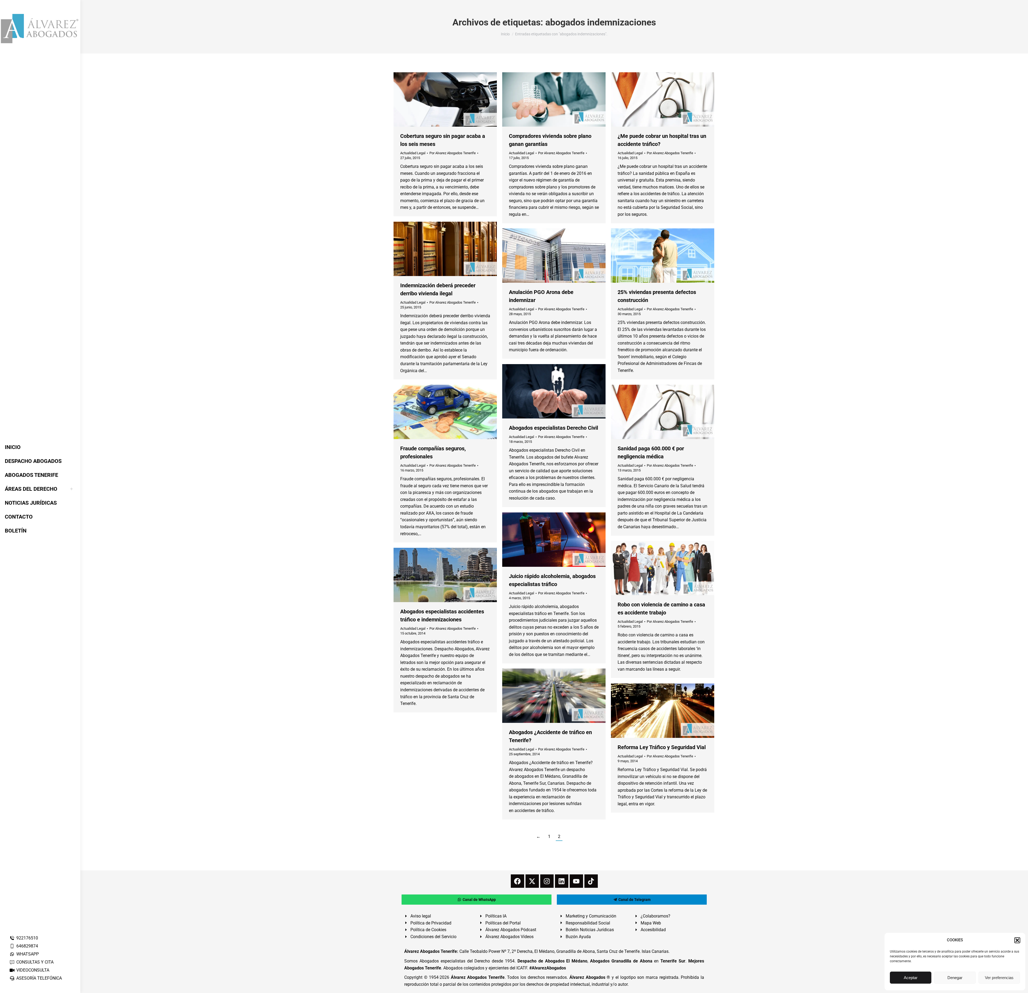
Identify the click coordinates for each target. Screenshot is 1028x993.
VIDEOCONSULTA (32, 970)
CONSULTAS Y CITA (35, 962)
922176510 (27, 938)
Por (452, 153)
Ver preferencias (999, 977)
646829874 (27, 946)
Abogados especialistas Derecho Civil (553, 428)
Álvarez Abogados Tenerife (477, 977)
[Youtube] (576, 881)
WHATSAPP (27, 954)
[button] (1017, 940)
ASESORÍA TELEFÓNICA (39, 978)
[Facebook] (517, 881)
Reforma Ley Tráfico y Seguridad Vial (662, 747)
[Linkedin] (561, 881)
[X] (532, 881)
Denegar (954, 977)
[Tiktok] (591, 881)
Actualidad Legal (412, 153)
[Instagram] (547, 881)
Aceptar (910, 977)
